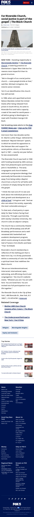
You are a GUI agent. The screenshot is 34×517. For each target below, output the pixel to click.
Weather (19, 387)
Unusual (3, 405)
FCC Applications (20, 440)
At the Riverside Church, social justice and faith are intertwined (15, 49)
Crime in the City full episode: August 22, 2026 (11, 359)
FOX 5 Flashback (20, 453)
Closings (18, 391)
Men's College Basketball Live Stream (20, 480)
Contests (18, 436)
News (3, 387)
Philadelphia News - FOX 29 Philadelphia (6, 469)
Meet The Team (20, 421)
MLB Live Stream (20, 472)
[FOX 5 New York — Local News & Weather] (6, 3)
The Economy (5, 455)
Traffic (17, 395)
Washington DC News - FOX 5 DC (7, 472)
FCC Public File (19, 438)
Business (3, 453)
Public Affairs (19, 432)
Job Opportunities (20, 431)
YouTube (18, 499)
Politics (3, 399)
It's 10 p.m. (18, 442)
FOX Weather (19, 402)
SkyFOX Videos (20, 455)
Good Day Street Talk (7, 421)
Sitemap (3, 413)
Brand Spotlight (20, 457)
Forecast (18, 389)
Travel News (19, 397)
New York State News (7, 395)
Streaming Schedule (6, 391)
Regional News (6, 463)
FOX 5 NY (12, 25)
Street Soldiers (19, 449)
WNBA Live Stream (21, 488)
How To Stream (20, 419)
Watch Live (26, 2)
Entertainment (5, 403)
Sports (3, 409)
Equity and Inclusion (10, 333)
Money (3, 447)
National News (5, 397)
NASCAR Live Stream (21, 474)
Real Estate (4, 459)
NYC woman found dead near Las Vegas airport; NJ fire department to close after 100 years (12, 345)
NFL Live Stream (20, 467)
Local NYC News (5, 393)
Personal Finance (5, 457)
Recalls (3, 451)
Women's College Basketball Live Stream (20, 485)
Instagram (12, 499)
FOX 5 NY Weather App (21, 400)
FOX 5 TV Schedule (21, 423)
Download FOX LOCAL (20, 428)
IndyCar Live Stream (21, 476)
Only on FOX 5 (21, 447)
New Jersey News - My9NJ (6, 466)
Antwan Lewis (6, 25)
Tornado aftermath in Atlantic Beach (11, 373)
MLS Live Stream (20, 490)
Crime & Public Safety (7, 401)
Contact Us (19, 434)
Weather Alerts (20, 393)
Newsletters (4, 411)
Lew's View (19, 451)
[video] (28, 345)
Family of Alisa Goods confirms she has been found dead (11, 366)
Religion (17, 25)
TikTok (15, 499)
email (25, 499)
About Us (19, 417)
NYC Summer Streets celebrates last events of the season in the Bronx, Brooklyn (10, 352)
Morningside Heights (19, 328)
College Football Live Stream (21, 469)
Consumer (4, 449)
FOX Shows (19, 425)
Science (3, 407)
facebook (9, 499)
